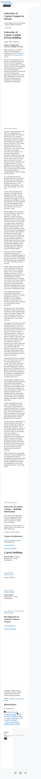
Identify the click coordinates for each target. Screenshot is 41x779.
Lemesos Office (8, 574)
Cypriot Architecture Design (12, 540)
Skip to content (6, 2)
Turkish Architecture (10, 629)
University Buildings (10, 548)
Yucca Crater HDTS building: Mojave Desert (12, 723)
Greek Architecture (9, 625)
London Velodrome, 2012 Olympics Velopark (13, 719)
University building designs (13, 716)
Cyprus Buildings (9, 545)
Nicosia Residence (9, 592)
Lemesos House (8, 612)
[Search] (5, 738)
